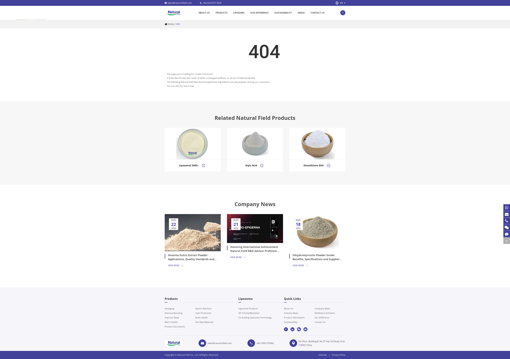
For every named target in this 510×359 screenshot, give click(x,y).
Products (221, 12)
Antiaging (169, 308)
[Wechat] (506, 227)
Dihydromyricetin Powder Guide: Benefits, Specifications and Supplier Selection (316, 257)
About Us (204, 12)
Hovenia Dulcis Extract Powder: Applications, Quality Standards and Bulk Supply (191, 257)
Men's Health (171, 322)
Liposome (238, 12)
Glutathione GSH (313, 165)
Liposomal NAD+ (189, 165)
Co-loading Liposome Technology (255, 317)
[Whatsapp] (506, 207)
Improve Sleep (172, 317)
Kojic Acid (251, 165)
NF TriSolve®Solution (249, 313)
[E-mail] (506, 214)
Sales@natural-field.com (180, 2)
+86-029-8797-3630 (212, 2)
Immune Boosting (173, 313)
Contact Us (317, 12)
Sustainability (283, 12)
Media (301, 12)
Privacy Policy (338, 354)
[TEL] (506, 221)
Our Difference (259, 12)
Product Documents (175, 326)
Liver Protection (203, 313)
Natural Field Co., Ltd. (188, 354)
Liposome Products (248, 308)
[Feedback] (506, 234)
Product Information (294, 317)
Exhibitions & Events (325, 313)
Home (171, 24)
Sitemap (323, 354)
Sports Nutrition (203, 308)
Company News (255, 204)
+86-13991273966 (265, 343)
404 (178, 24)
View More (176, 265)
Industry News (291, 313)
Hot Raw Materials (204, 322)
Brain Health (201, 317)
